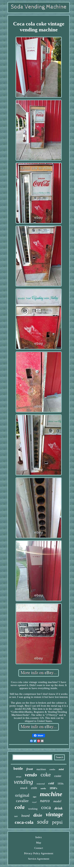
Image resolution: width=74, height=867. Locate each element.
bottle (18, 768)
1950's (53, 788)
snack (23, 788)
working (33, 808)
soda (42, 821)
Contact (38, 848)
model (57, 801)
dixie (37, 815)
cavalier (22, 800)
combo (52, 769)
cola (20, 807)
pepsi (57, 822)
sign (34, 797)
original (22, 795)
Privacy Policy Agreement (38, 853)
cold (51, 783)
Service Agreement (38, 858)
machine (51, 794)
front (29, 769)
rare (16, 816)
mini (61, 769)
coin (34, 788)
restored (41, 783)
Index (38, 837)
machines (41, 769)
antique (18, 777)
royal (34, 802)
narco (45, 800)
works (43, 788)
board (25, 815)
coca (46, 807)
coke (46, 775)
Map (38, 842)
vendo (31, 775)
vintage (54, 814)
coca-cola (24, 822)
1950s (60, 783)
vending (23, 781)
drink (58, 808)
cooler (57, 776)
